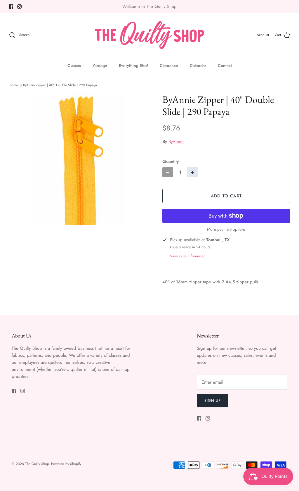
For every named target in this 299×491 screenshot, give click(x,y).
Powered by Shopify (66, 463)
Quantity (170, 162)
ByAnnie (176, 141)
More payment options (226, 229)
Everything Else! (133, 65)
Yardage (100, 65)
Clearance (169, 65)
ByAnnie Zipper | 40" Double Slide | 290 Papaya (60, 85)
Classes (74, 65)
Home (13, 85)
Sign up (212, 400)
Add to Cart (226, 196)
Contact (225, 65)
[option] (79, 159)
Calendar (198, 65)
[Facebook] (11, 6)
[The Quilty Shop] (149, 35)
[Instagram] (19, 6)
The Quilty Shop (37, 463)
